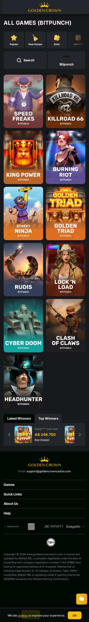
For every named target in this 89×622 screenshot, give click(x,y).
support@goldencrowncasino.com (49, 471)
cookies (23, 615)
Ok (74, 615)
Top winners (48, 418)
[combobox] (66, 60)
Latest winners (19, 418)
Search (29, 60)
